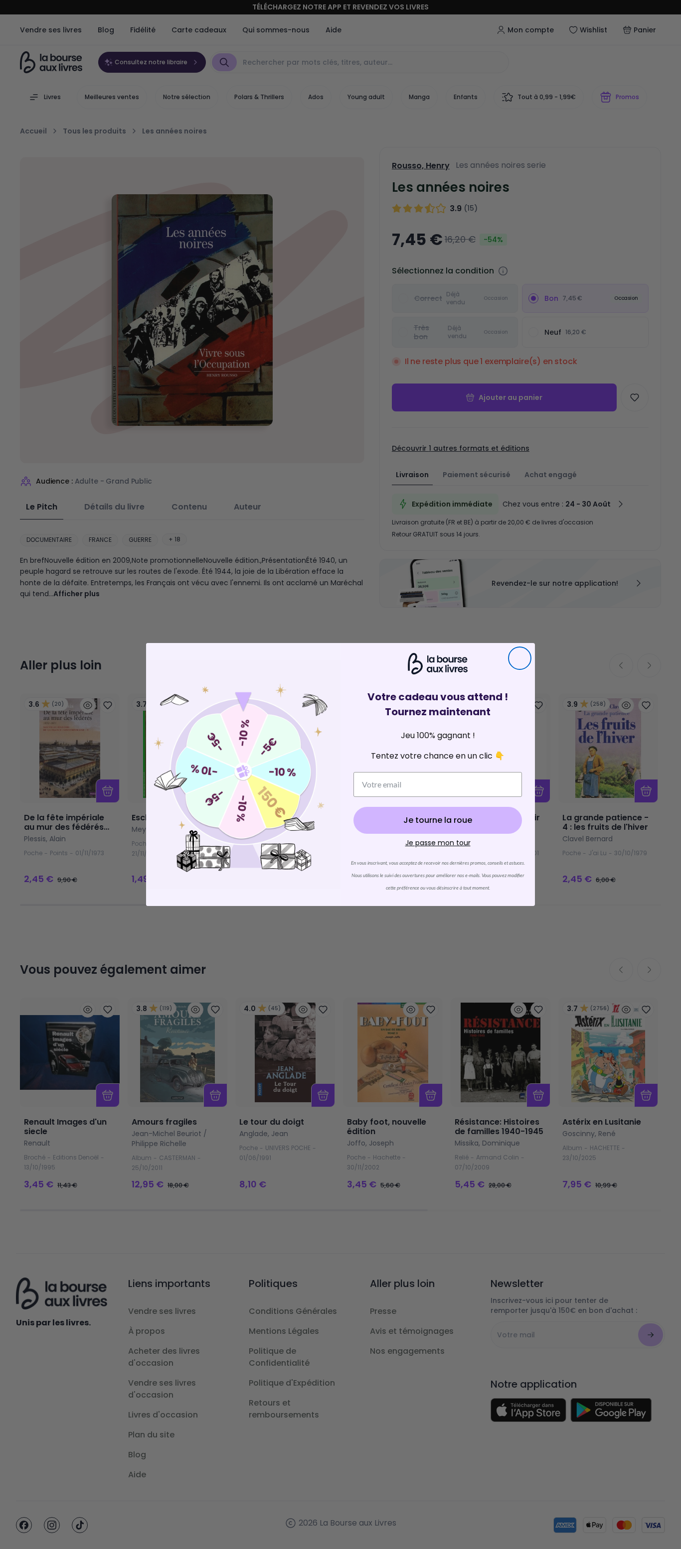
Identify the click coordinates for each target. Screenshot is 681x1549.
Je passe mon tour (438, 843)
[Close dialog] (520, 658)
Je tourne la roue (437, 820)
